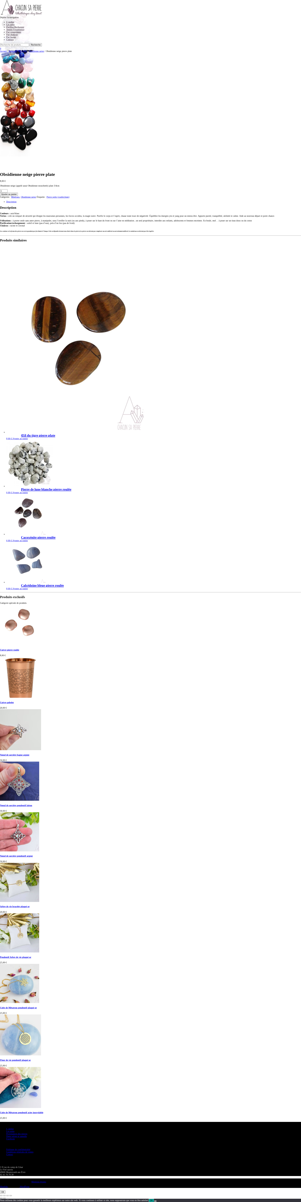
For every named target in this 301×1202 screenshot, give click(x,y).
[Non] (155, 1201)
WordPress (24, 1186)
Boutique (13, 51)
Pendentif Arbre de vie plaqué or (15, 957)
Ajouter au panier (9, 194)
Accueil (3, 51)
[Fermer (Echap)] (10, 1195)
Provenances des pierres (16, 1134)
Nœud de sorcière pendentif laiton (16, 805)
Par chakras (12, 34)
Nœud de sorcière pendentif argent (16, 856)
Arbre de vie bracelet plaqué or (15, 906)
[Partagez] (7, 1195)
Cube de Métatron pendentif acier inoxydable (21, 1112)
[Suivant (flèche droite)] (4, 1198)
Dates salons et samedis (16, 1136)
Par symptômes (13, 32)
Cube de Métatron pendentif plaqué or (18, 1008)
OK (2, 1192)
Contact (10, 39)
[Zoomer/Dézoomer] (1, 1195)
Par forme (11, 37)
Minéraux (22, 51)
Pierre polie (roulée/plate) (58, 197)
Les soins (10, 24)
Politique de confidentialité (18, 1149)
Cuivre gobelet (7, 702)
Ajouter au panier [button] (20, 438)
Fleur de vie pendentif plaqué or (15, 1060)
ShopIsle (4, 1186)
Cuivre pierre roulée (9, 650)
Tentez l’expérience (15, 29)
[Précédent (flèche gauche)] (1, 1198)
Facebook (10, 1139)
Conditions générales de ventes (19, 1152)
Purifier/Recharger (15, 27)
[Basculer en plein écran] (4, 1195)
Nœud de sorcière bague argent (14, 755)
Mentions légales (38, 1182)
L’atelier (10, 22)
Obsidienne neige (36, 51)
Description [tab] (11, 202)
